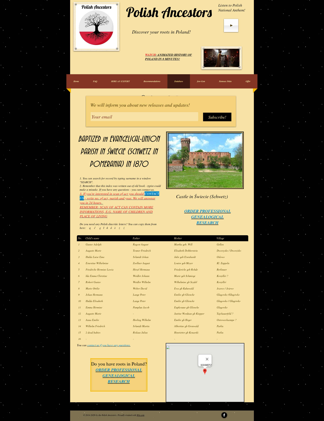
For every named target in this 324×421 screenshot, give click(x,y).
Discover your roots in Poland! (161, 31)
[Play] (231, 25)
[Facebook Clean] (224, 415)
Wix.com (140, 415)
